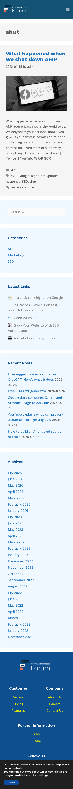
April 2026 (15, 491)
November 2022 (20, 567)
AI (9, 249)
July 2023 (15, 517)
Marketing (16, 255)
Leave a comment (23, 187)
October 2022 (18, 573)
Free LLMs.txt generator (27, 391)
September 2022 (21, 580)
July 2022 (15, 592)
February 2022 (19, 624)
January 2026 (18, 510)
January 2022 (18, 630)
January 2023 (18, 554)
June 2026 (15, 479)
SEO (13, 170)
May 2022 (15, 605)
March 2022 (17, 618)
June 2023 (15, 523)
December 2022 (20, 561)
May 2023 (15, 529)
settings (43, 775)
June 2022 (15, 599)
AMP (13, 176)
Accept (11, 782)
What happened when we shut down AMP (36, 56)
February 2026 (19, 504)
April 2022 (15, 611)
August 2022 (17, 586)
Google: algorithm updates (38, 176)
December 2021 (20, 637)
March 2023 (17, 542)
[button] (68, 10)
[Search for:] (36, 211)
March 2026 (17, 498)
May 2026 (15, 485)
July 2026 (15, 472)
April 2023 (15, 536)
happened (13, 181)
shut (33, 181)
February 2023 (19, 548)
